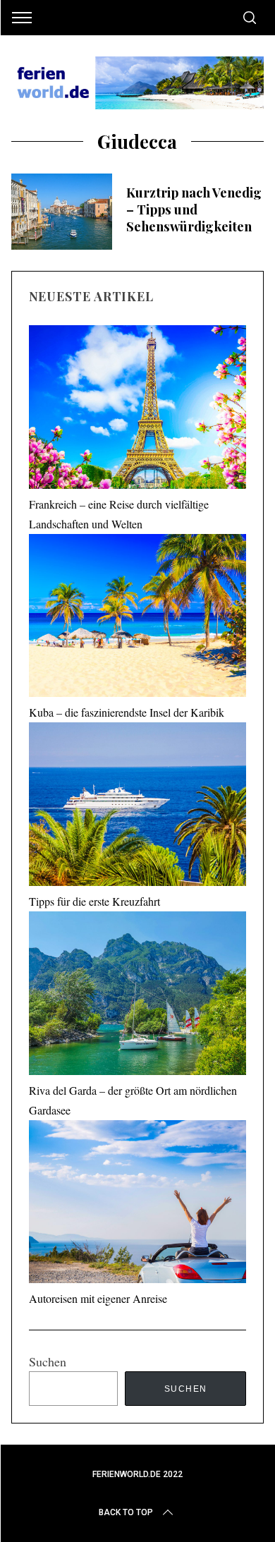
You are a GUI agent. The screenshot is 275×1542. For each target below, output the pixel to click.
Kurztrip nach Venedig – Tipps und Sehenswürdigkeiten (194, 209)
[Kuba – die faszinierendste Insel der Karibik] (138, 618)
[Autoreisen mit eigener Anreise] (138, 1204)
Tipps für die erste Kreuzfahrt (94, 901)
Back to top (126, 1512)
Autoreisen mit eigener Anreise (98, 1298)
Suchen (47, 1361)
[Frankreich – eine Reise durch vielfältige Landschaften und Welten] (138, 409)
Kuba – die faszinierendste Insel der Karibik (126, 712)
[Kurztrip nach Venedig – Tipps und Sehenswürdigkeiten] (62, 212)
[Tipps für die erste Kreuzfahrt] (138, 807)
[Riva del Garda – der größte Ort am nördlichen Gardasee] (138, 996)
